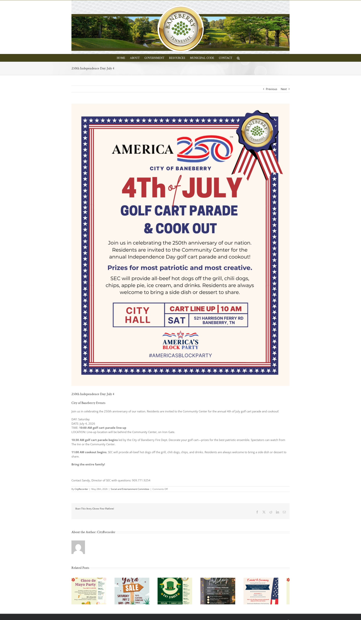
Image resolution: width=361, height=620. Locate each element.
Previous (271, 89)
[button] (238, 57)
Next (284, 89)
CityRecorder (81, 489)
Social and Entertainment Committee (130, 489)
